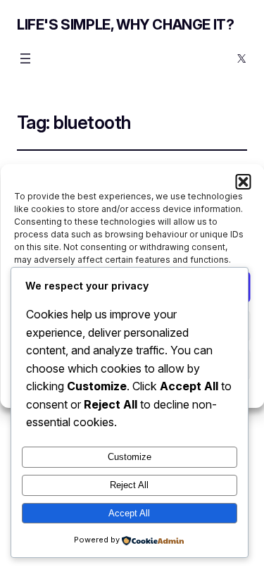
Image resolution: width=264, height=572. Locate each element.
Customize (129, 457)
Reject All (129, 485)
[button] (243, 182)
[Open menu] (25, 58)
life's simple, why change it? (125, 24)
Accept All (129, 513)
